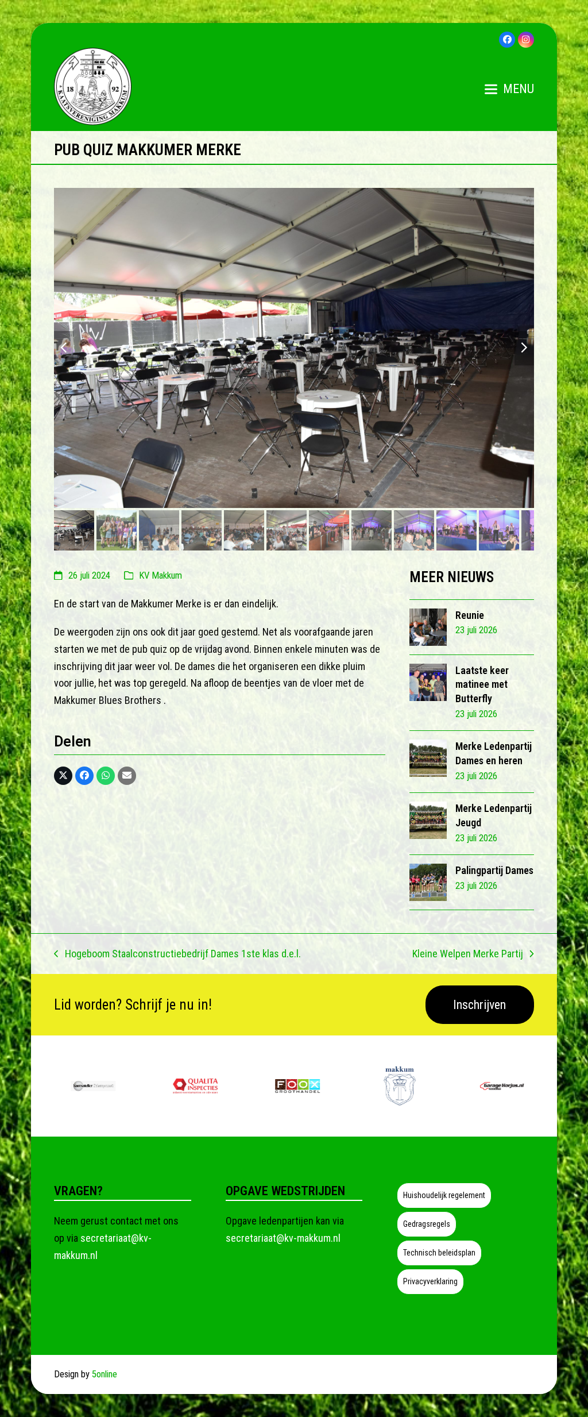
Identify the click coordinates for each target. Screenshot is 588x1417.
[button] (509, 89)
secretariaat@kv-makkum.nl (283, 1238)
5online (104, 1374)
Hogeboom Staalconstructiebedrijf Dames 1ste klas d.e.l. (177, 955)
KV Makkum (160, 575)
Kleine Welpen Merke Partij (467, 955)
